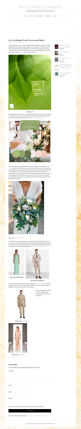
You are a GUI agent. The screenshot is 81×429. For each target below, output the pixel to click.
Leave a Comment (19, 42)
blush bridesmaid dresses (39, 283)
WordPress (49, 423)
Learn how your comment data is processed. (36, 415)
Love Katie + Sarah (19, 238)
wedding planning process (38, 117)
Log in (53, 423)
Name (10, 385)
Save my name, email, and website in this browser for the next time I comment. (26, 406)
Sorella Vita (21, 354)
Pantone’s (21, 52)
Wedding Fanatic (40, 7)
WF (35, 423)
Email (10, 391)
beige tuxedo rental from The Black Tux (39, 246)
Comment (11, 371)
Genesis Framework (41, 423)
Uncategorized (13, 357)
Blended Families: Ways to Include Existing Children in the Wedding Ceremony (65, 66)
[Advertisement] (40, 28)
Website (10, 398)
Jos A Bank (25, 321)
